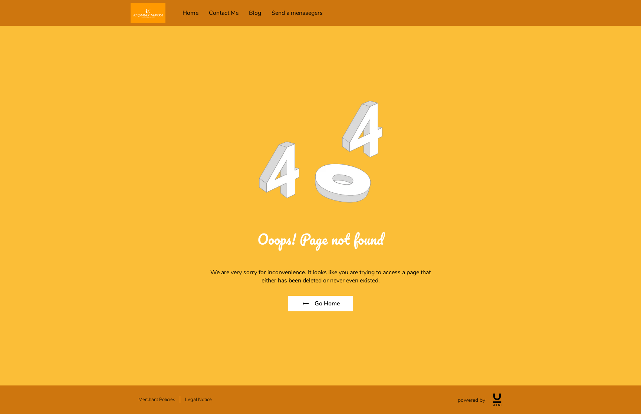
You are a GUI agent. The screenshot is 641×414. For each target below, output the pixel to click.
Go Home (327, 303)
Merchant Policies (156, 399)
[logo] (497, 399)
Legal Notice (198, 399)
